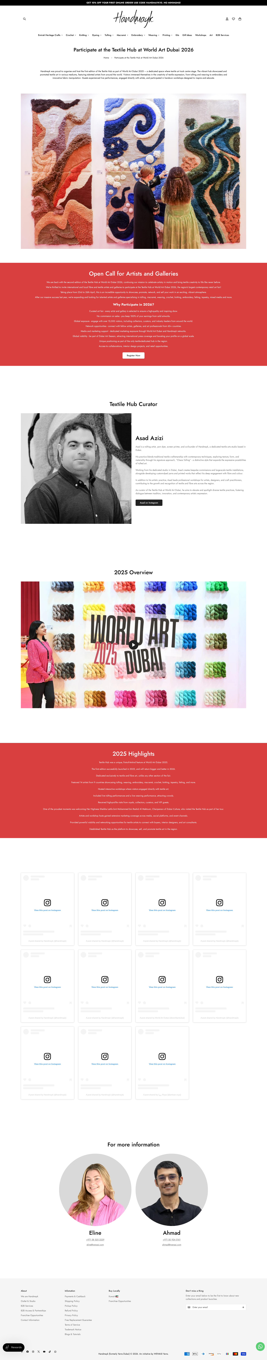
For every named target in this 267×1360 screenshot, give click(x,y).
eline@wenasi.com (95, 1244)
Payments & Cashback (75, 1296)
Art (211, 35)
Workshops (200, 35)
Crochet (70, 35)
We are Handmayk (29, 1296)
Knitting (83, 35)
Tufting (108, 35)
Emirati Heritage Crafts (49, 35)
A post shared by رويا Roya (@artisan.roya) (162, 1095)
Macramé (121, 35)
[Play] (133, 644)
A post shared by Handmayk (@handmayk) (47, 941)
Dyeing (95, 35)
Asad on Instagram (149, 502)
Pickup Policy (71, 1305)
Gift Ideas (187, 35)
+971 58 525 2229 (95, 1239)
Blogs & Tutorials (72, 1334)
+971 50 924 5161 (172, 1239)
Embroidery (137, 35)
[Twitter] (39, 1352)
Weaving (152, 35)
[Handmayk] (133, 19)
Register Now (133, 355)
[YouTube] (44, 1352)
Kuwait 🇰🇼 (113, 1296)
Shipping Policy (72, 1301)
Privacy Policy (71, 1315)
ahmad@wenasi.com (171, 1244)
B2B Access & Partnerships (33, 1310)
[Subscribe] (243, 1307)
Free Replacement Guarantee (78, 1320)
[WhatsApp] (55, 1352)
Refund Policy (71, 1310)
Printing (166, 35)
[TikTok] (50, 1352)
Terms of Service (72, 1324)
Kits (177, 35)
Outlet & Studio (28, 1301)
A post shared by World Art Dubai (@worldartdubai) (162, 1018)
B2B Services (222, 35)
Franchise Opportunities (32, 1315)
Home (106, 57)
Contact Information (30, 1320)
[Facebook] (27, 1352)
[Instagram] (33, 1352)
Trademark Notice (73, 1329)
